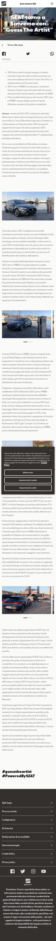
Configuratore (8, 820)
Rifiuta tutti (28, 472)
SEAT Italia (7, 803)
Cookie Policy (8, 854)
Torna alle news (15, 45)
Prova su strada (9, 811)
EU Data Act (7, 828)
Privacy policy (8, 862)
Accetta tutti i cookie (28, 480)
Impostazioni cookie (28, 488)
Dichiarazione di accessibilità (15, 837)
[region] (28, 470)
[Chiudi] (51, 450)
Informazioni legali (10, 845)
